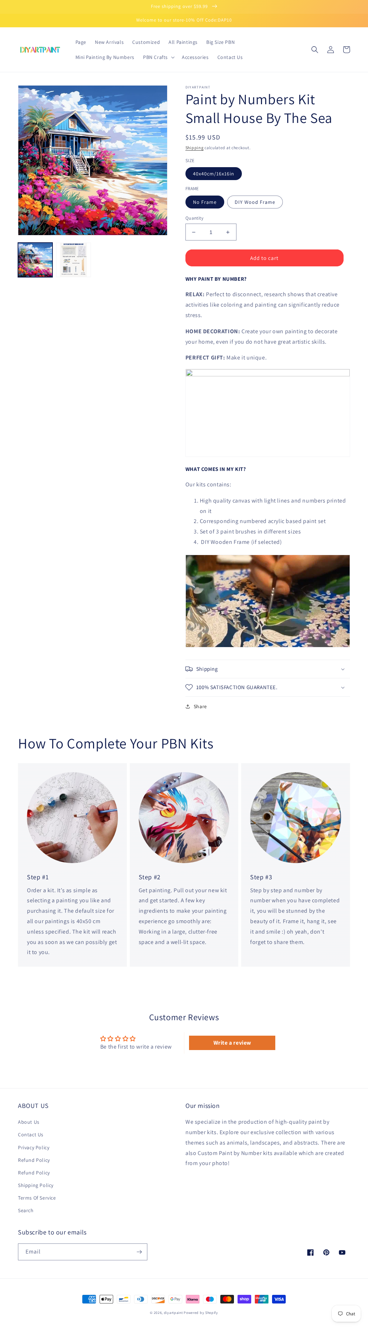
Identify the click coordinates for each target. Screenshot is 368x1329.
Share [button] (200, 706)
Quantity (194, 218)
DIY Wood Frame (255, 202)
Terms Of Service (37, 1198)
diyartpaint (173, 1312)
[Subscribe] (139, 1251)
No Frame (205, 202)
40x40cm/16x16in (213, 173)
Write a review (232, 1042)
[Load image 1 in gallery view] (35, 260)
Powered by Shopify (201, 1312)
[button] (158, 57)
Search (26, 1210)
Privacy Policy (33, 1147)
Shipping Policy (36, 1185)
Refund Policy (34, 1160)
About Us (29, 1122)
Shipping (194, 147)
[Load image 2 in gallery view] (73, 260)
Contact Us (30, 1134)
